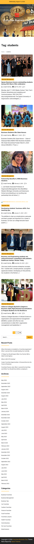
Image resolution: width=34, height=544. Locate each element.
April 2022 (4, 477)
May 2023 (4, 436)
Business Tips (5, 205)
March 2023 (4, 443)
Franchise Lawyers (6, 516)
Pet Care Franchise (6, 526)
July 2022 (4, 468)
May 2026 (4, 380)
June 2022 (4, 471)
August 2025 (4, 389)
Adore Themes (15, 541)
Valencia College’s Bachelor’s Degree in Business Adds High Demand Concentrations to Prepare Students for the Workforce (16, 308)
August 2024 (4, 396)
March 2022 (4, 480)
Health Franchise (5, 519)
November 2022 (5, 455)
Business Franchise (6, 494)
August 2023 (4, 427)
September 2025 (5, 386)
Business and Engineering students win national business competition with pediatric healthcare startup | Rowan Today (16, 258)
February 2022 (5, 483)
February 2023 (5, 446)
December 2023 (5, 414)
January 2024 (5, 411)
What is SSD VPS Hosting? (8, 359)
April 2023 (4, 439)
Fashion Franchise (6, 507)
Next (20, 332)
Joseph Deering (7, 87)
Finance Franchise (6, 510)
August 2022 (4, 464)
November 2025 (5, 383)
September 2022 (5, 461)
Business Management (8, 79)
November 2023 (5, 417)
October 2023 (5, 421)
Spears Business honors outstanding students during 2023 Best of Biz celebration (17, 83)
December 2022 (5, 452)
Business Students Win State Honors (13, 132)
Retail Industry (5, 529)
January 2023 (5, 449)
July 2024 (4, 399)
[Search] (30, 33)
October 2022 (5, 458)
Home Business (5, 523)
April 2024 (4, 405)
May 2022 (4, 474)
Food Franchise (5, 513)
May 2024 (4, 402)
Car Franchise (5, 504)
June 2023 (4, 433)
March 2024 (4, 408)
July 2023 (4, 430)
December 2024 (5, 392)
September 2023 (5, 424)
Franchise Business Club (20, 539)
